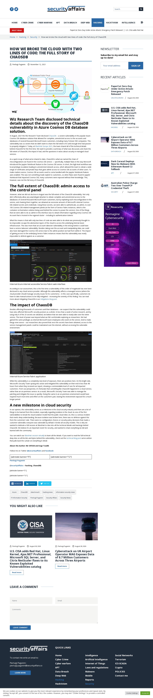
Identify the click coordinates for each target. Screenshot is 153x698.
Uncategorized (117, 98)
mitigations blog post (48, 299)
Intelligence (128, 22)
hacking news (48, 492)
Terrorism (120, 659)
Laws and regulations (96, 667)
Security (33, 37)
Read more (16, 572)
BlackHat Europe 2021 (43, 146)
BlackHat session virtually (34, 435)
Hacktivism (112, 22)
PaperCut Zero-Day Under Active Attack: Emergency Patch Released (84, 30)
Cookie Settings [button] (132, 693)
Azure (14, 492)
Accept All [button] (145, 693)
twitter (46, 483)
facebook (17, 483)
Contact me (121, 675)
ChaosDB (53, 136)
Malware (90, 671)
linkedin (32, 483)
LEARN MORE (20, 673)
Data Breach (70, 22)
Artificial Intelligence (96, 659)
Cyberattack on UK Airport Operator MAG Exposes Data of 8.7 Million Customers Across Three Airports (74, 555)
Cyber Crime (27, 22)
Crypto (119, 667)
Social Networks (124, 655)
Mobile (89, 675)
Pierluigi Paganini (18, 64)
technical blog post (73, 438)
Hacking (97, 22)
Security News (65, 498)
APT (58, 22)
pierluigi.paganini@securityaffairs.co (26, 665)
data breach (35, 492)
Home (14, 22)
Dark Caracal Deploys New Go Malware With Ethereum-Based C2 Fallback (123, 165)
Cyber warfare (44, 22)
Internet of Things (95, 663)
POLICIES (120, 671)
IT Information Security (19, 498)
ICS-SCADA (120, 663)
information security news (65, 492)
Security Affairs (51, 498)
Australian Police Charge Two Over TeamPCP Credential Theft (124, 185)
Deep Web (85, 22)
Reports (89, 679)
